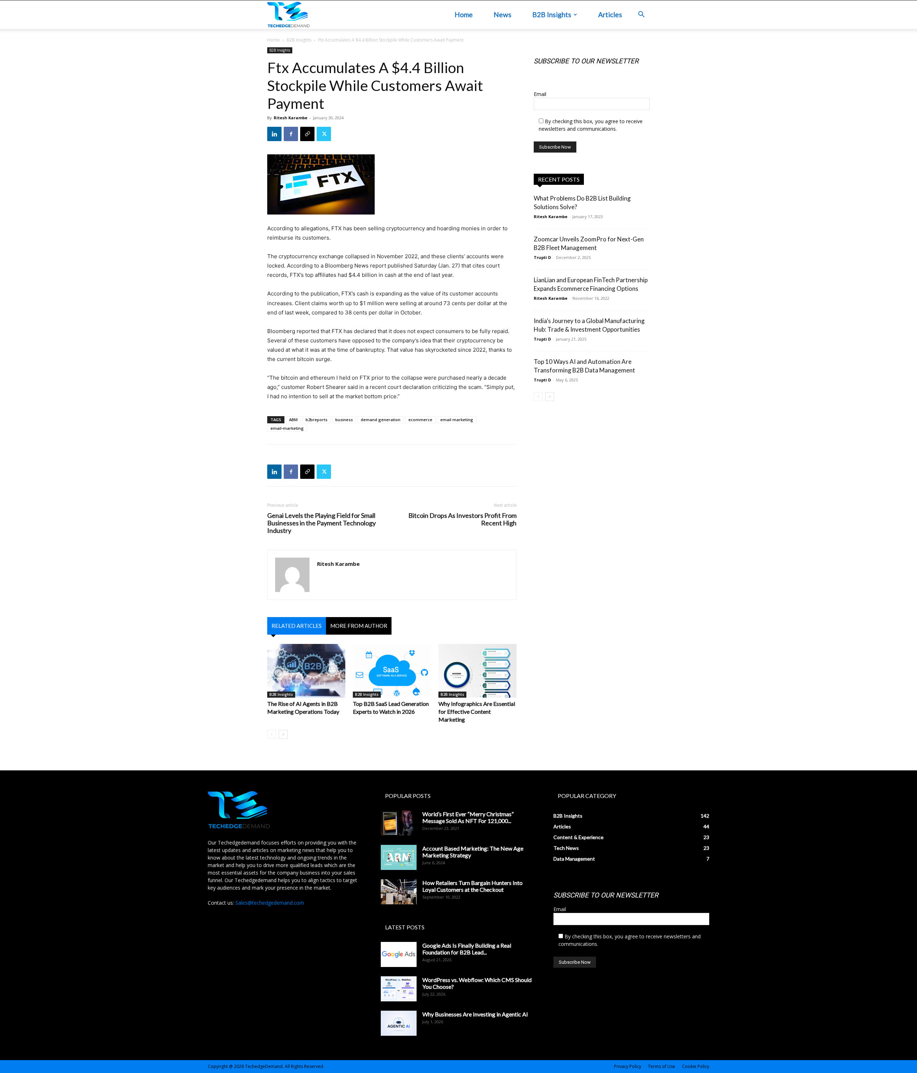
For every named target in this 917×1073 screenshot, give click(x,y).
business (344, 419)
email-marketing (287, 428)
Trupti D (542, 257)
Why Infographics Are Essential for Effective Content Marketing (476, 711)
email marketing (456, 419)
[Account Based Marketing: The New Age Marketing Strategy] (399, 857)
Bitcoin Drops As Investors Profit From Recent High (462, 519)
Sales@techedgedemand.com (269, 902)
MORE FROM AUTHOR (358, 625)
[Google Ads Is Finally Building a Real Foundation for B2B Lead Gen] (399, 954)
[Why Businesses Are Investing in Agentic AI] (399, 1023)
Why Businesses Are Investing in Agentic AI (475, 1014)
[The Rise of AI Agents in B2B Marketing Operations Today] (306, 671)
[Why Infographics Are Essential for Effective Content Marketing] (477, 671)
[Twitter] (324, 134)
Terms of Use (661, 1066)
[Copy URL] (307, 134)
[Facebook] (291, 134)
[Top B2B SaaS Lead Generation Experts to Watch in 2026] (392, 671)
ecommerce (420, 419)
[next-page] (283, 734)
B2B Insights (551, 14)
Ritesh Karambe (290, 117)
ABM (293, 419)
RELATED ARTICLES (297, 625)
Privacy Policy (627, 1066)
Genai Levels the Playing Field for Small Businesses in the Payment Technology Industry (321, 523)
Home (464, 14)
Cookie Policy (695, 1066)
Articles (610, 14)
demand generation (380, 419)
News (503, 14)
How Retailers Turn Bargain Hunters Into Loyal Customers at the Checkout (472, 886)
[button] (641, 15)
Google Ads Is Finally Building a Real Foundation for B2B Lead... (466, 949)
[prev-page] (271, 734)
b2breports (316, 419)
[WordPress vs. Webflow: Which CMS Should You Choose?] (399, 988)
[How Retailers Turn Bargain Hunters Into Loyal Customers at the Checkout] (399, 891)
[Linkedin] (274, 134)
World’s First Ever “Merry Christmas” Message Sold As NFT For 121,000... (468, 817)
